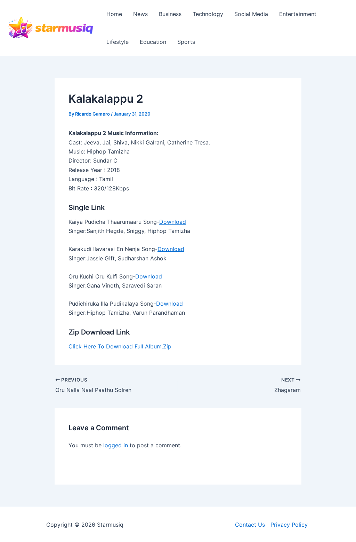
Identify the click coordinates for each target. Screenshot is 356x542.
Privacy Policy (289, 524)
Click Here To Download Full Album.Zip (119, 346)
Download (172, 221)
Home (114, 13)
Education (153, 41)
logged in (115, 445)
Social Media (251, 13)
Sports (186, 41)
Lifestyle (117, 41)
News (140, 13)
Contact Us (250, 524)
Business (170, 13)
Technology (208, 13)
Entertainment (297, 13)
